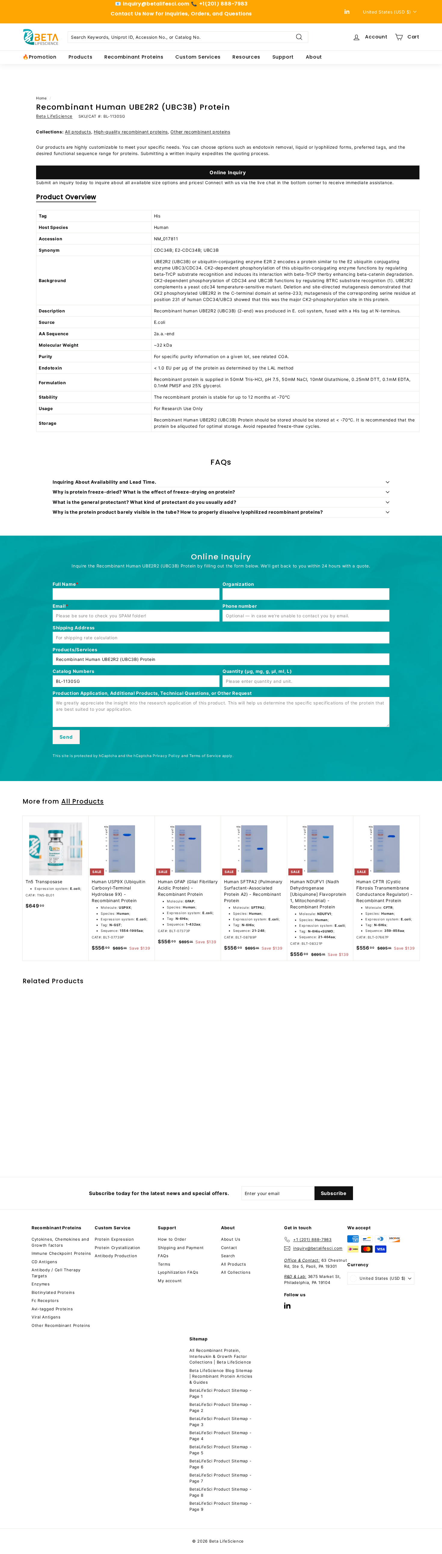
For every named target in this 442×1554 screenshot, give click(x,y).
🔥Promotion (40, 56)
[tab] (66, 198)
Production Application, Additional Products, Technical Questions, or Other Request (152, 693)
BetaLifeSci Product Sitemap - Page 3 (220, 1421)
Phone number (240, 606)
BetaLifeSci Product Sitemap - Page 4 (220, 1435)
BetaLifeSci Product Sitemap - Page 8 (220, 1492)
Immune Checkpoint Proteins (61, 1253)
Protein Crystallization (117, 1247)
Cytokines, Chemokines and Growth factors (60, 1242)
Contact (229, 1247)
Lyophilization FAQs (178, 1272)
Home (41, 98)
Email (59, 606)
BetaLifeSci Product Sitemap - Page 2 (220, 1407)
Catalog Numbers (73, 671)
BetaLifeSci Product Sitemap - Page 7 (220, 1478)
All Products (82, 801)
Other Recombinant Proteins (61, 1325)
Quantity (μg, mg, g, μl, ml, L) (257, 671)
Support (283, 56)
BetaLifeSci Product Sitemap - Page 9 (220, 1506)
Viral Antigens (46, 1317)
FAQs (163, 1255)
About (314, 56)
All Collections (236, 1272)
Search (228, 1255)
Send (66, 737)
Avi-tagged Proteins (52, 1308)
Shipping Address (74, 628)
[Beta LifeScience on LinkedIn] (287, 1305)
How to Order (172, 1239)
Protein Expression (114, 1239)
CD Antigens (44, 1261)
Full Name (64, 584)
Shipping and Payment (181, 1247)
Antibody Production (116, 1255)
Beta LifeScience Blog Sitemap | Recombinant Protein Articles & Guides (221, 1376)
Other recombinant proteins (200, 131)
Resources (246, 56)
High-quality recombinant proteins (131, 131)
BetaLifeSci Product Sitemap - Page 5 (220, 1449)
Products (80, 56)
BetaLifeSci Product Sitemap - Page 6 (220, 1463)
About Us (231, 1239)
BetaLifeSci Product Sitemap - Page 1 (220, 1393)
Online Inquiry (228, 172)
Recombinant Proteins (133, 56)
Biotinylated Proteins (53, 1292)
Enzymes (41, 1284)
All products (78, 131)
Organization (238, 584)
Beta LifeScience (54, 116)
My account (170, 1280)
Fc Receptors (45, 1300)
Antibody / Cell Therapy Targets (56, 1272)
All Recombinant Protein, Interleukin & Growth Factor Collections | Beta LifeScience (220, 1356)
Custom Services (197, 56)
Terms (164, 1264)
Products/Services (75, 649)
